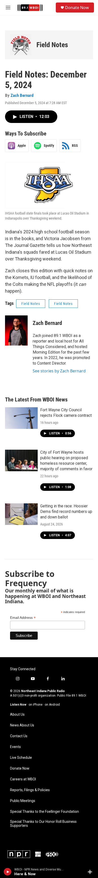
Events (15, 747)
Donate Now (77, 7)
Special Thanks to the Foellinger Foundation (44, 812)
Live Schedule (21, 758)
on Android (52, 704)
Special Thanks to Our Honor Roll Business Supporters (43, 824)
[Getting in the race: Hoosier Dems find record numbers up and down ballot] (21, 514)
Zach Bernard (22, 95)
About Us (17, 714)
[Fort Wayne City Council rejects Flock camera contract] (21, 418)
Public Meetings (22, 801)
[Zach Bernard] (16, 330)
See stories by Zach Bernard (59, 371)
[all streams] (91, 871)
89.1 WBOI (79, 695)
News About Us (22, 725)
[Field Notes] (20, 44)
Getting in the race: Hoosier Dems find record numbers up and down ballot (66, 511)
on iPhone (35, 704)
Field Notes (52, 45)
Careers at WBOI (23, 779)
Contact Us (18, 736)
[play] (8, 871)
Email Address (23, 617)
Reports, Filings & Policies (30, 790)
